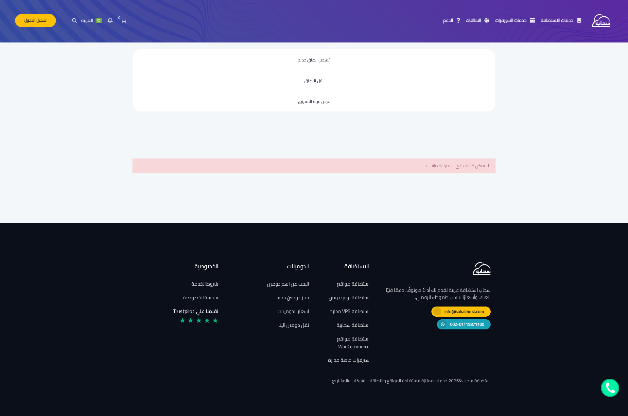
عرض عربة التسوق (314, 101)
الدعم (449, 20)
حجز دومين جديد (292, 297)
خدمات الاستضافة (558, 20)
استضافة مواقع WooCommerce (353, 342)
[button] (110, 20)
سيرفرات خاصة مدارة (349, 360)
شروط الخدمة (204, 284)
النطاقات (474, 20)
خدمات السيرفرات (511, 20)
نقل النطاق (313, 81)
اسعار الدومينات (293, 311)
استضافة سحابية (353, 325)
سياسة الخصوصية (200, 297)
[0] (123, 20)
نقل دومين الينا (293, 325)
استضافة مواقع (353, 284)
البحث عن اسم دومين (288, 284)
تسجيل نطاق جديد (314, 60)
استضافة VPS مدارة (350, 311)
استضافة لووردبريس (349, 297)
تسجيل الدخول (35, 20)
